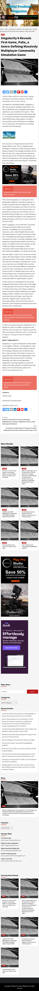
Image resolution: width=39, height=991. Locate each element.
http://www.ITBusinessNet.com (10, 840)
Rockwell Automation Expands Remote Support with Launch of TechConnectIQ (29, 514)
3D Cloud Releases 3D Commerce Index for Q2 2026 (9, 546)
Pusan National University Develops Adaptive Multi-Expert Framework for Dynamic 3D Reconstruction (19, 755)
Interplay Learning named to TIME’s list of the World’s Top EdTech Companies (19, 760)
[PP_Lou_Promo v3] (19, 174)
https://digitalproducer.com (9, 845)
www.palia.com (17, 330)
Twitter (24, 332)
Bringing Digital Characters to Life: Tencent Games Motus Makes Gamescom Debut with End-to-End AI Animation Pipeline (18, 767)
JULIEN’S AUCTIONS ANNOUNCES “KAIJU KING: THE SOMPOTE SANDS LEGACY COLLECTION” (9, 514)
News (2, 34)
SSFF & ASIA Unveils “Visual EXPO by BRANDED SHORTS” (29, 546)
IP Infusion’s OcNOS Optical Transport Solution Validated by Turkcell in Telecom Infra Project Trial (20, 428)
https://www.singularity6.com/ (12, 370)
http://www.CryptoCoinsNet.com (11, 861)
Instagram (5, 335)
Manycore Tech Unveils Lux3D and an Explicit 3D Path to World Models (19, 750)
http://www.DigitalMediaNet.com (11, 850)
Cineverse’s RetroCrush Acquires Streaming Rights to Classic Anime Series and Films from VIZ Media (9, 474)
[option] (19, 800)
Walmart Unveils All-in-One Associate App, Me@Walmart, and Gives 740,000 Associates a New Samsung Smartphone (18, 420)
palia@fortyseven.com (10, 405)
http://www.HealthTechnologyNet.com (13, 856)
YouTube (30, 332)
